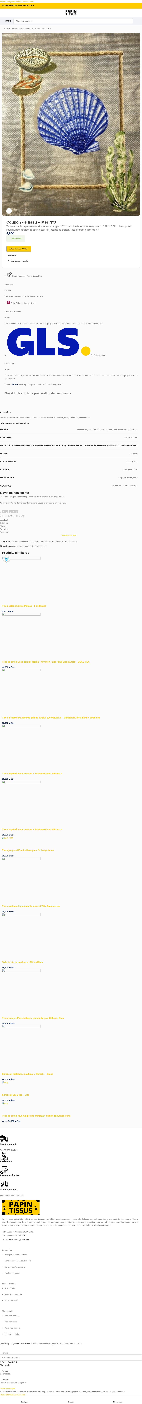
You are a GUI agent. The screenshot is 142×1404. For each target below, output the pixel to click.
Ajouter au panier (18, 249)
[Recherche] (130, 21)
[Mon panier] (137, 21)
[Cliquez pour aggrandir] (9, 211)
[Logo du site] (71, 12)
